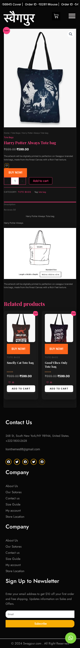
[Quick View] (13, 382)
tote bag (42, 192)
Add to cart (40, 181)
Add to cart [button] (21, 388)
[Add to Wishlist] (7, 165)
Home (6, 133)
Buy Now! (15, 172)
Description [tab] (9, 204)
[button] (70, 34)
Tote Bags (15, 133)
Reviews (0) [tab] (10, 209)
